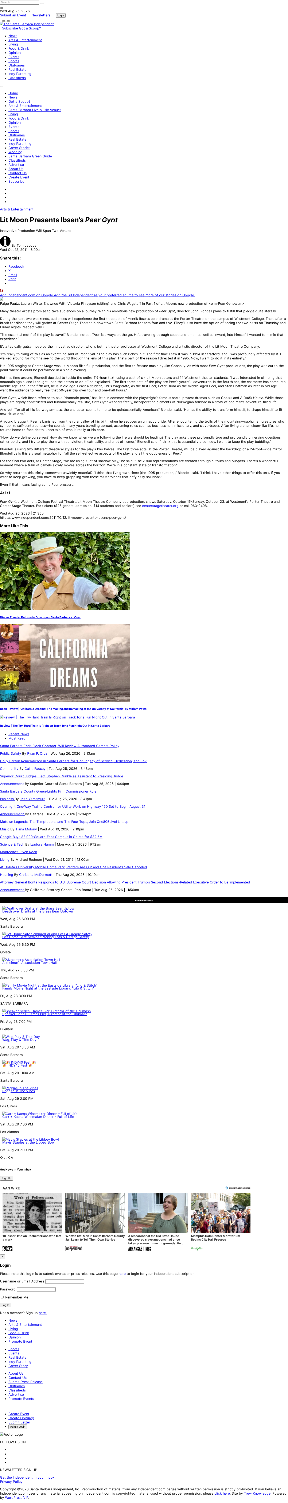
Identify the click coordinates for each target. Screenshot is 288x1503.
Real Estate (17, 69)
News (12, 36)
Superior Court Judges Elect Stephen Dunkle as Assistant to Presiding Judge (61, 776)
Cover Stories (19, 148)
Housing (7, 875)
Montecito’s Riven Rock (18, 852)
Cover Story (18, 1366)
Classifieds (17, 78)
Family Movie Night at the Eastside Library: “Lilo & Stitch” (48, 988)
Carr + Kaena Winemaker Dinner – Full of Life (38, 1117)
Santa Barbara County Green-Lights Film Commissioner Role (48, 791)
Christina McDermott (35, 875)
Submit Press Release (25, 1382)
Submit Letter (19, 1422)
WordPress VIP (16, 1497)
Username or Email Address (22, 1281)
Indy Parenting (19, 74)
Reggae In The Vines (18, 1091)
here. (43, 1313)
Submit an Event (13, 15)
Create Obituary (21, 1418)
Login (60, 15)
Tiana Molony (26, 829)
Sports (13, 61)
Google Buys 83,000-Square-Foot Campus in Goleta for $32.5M (51, 837)
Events (13, 57)
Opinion (14, 53)
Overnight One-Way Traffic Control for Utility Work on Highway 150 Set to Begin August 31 (72, 806)
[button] (32, 1222)
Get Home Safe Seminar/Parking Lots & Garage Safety (45, 937)
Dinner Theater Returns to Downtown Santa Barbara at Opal (40, 617)
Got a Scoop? (30, 28)
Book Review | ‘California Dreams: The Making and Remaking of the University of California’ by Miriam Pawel (73, 708)
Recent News (18, 734)
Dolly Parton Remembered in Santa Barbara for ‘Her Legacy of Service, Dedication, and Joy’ (73, 761)
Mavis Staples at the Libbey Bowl (28, 1142)
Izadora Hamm (42, 844)
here (122, 1274)
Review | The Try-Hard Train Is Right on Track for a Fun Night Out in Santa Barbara (55, 725)
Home (13, 93)
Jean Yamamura (32, 799)
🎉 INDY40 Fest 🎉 (17, 1065)
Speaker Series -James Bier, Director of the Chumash (44, 1014)
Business (7, 799)
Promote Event (20, 1341)
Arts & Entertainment (25, 40)
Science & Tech (12, 844)
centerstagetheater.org (160, 506)
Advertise (16, 164)
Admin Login (17, 1426)
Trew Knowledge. (258, 1493)
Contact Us (17, 173)
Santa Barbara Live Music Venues (34, 110)
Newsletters (40, 15)
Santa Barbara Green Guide (30, 156)
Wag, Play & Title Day (19, 1039)
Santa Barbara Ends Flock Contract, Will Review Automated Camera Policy (59, 746)
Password (8, 1289)
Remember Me (16, 1297)
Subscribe (10, 28)
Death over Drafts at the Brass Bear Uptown (37, 911)
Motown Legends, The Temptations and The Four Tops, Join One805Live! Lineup (64, 821)
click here (222, 1493)
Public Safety (11, 753)
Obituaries (16, 65)
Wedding (15, 152)
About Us (15, 169)
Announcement (12, 784)
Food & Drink (18, 48)
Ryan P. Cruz (37, 753)
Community (9, 768)
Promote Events (21, 1399)
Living (13, 44)
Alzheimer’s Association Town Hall (29, 962)
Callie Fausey (35, 768)
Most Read (17, 738)
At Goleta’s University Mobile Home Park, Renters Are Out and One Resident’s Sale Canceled (73, 867)
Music (5, 829)
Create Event (18, 177)
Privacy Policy (11, 1481)
